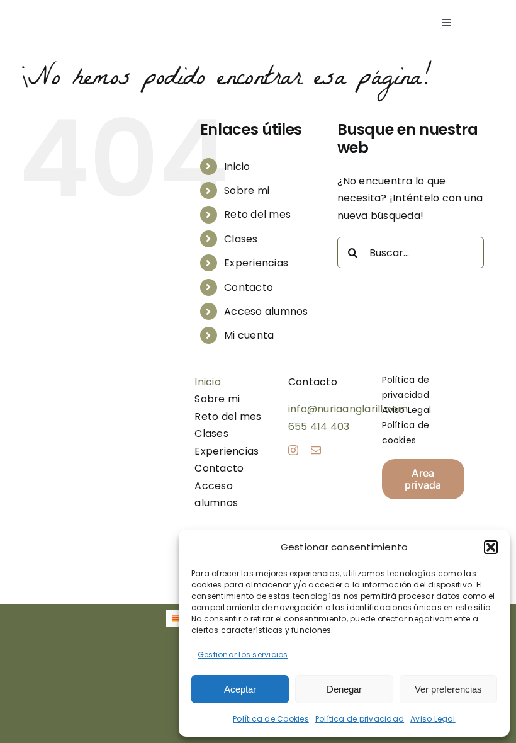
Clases (240, 239)
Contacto (248, 287)
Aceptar (240, 689)
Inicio (237, 166)
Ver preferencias (448, 689)
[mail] (316, 450)
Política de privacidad (359, 718)
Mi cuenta (249, 335)
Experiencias (256, 263)
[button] (491, 547)
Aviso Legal (433, 718)
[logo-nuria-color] (86, 15)
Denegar (344, 689)
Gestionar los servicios (243, 654)
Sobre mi (246, 190)
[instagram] (293, 450)
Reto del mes (257, 214)
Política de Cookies (271, 718)
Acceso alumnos (266, 311)
